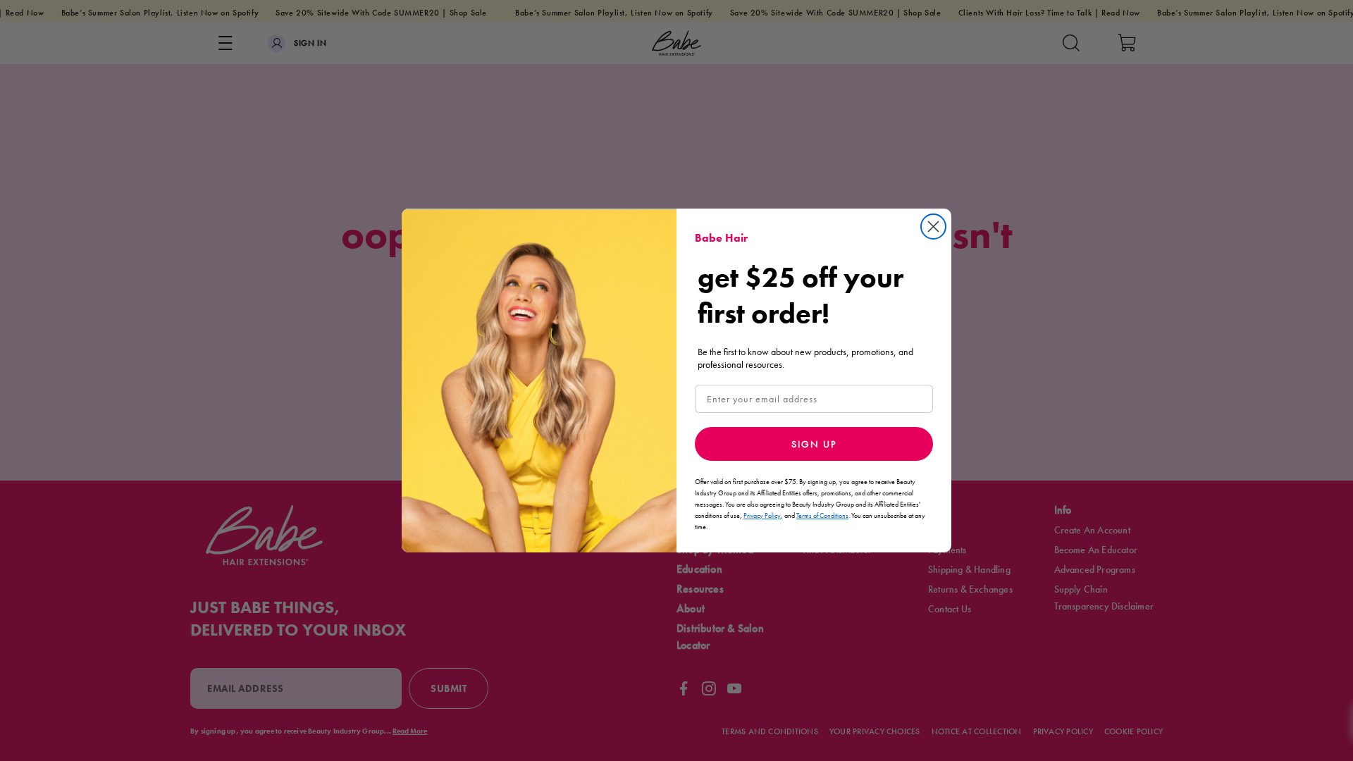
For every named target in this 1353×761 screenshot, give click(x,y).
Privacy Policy (762, 515)
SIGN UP (813, 444)
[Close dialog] (933, 226)
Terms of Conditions (822, 515)
